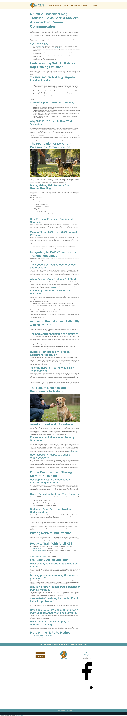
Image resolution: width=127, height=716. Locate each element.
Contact (95, 5)
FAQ (79, 5)
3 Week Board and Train (39, 39)
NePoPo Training (64, 5)
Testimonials (83, 5)
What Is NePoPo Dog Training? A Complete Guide (42, 635)
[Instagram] (86, 702)
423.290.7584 (86, 654)
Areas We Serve (73, 5)
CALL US (40, 656)
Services (55, 5)
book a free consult (66, 39)
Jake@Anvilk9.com (86, 655)
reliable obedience (57, 47)
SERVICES (40, 653)
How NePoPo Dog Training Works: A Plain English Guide (43, 637)
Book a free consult (37, 552)
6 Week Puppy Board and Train (55, 39)
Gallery (90, 5)
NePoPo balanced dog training (38, 46)
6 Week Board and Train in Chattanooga (39, 556)
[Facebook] (86, 681)
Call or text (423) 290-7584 (20, 715)
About (51, 5)
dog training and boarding (73, 451)
